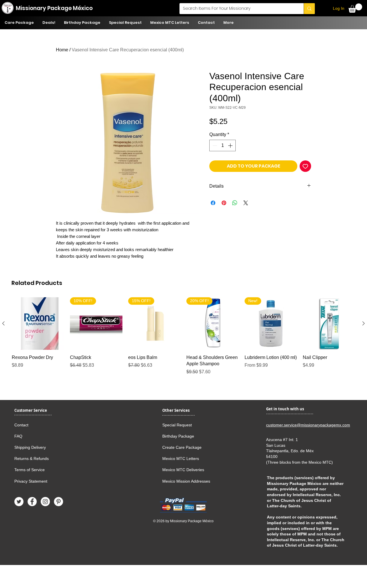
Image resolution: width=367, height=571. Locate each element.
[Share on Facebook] (213, 202)
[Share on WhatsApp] (234, 202)
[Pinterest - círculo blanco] (58, 501)
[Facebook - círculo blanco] (32, 501)
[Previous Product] (3, 323)
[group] (183, 343)
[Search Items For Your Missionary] (309, 8)
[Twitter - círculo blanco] (19, 501)
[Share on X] (245, 202)
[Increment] (231, 145)
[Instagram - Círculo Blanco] (45, 501)
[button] (355, 8)
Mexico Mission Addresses (186, 481)
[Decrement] (214, 145)
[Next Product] (363, 323)
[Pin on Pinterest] (223, 202)
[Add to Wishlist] (305, 166)
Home (62, 49)
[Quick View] (38, 323)
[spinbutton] (222, 145)
